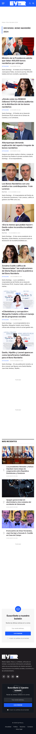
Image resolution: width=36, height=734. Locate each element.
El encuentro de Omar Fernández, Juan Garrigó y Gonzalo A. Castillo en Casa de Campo (19, 533)
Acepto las (19, 638)
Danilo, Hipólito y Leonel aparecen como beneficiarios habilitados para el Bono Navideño (17, 355)
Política (15, 726)
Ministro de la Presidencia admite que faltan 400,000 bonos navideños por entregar (17, 60)
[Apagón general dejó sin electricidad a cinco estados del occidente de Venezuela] (18, 488)
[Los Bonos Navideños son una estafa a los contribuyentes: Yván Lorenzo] (18, 172)
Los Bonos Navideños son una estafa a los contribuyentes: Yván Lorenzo (17, 186)
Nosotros (22, 726)
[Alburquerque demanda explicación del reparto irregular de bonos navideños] (18, 131)
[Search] (33, 3)
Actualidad (8, 726)
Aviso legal (19, 729)
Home (3, 22)
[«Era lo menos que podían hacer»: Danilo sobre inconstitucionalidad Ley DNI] (18, 213)
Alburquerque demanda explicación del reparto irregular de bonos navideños (18, 145)
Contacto (30, 726)
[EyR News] (18, 3)
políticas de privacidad (22, 638)
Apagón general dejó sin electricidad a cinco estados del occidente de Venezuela (18, 502)
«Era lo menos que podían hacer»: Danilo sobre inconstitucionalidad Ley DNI (17, 227)
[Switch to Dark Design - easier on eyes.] (30, 3)
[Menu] (3, 3)
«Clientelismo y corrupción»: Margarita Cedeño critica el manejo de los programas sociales (18, 314)
